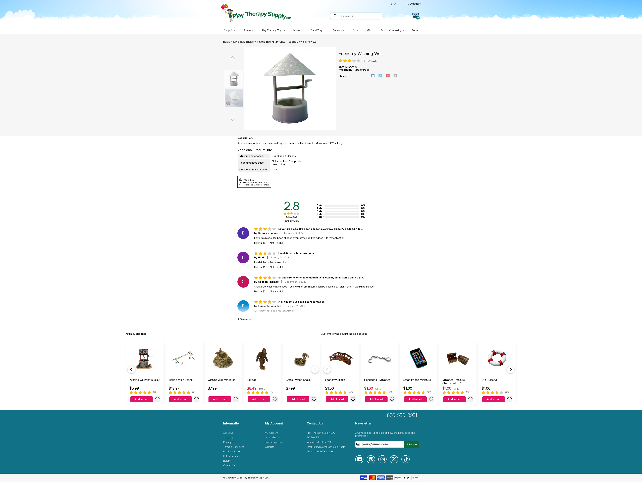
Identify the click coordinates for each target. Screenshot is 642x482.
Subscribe (412, 444)
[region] (290, 88)
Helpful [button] (260, 243)
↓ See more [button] (244, 319)
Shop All (228, 30)
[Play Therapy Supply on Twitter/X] (395, 462)
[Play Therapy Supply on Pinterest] (372, 462)
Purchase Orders (232, 451)
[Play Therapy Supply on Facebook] (361, 462)
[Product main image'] (226, 78)
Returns (227, 460)
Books (296, 30)
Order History (272, 437)
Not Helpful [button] (276, 243)
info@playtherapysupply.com (329, 446)
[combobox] (360, 16)
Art (354, 30)
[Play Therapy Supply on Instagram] (384, 462)
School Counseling (391, 30)
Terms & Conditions (233, 446)
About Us (228, 432)
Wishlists (269, 446)
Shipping (228, 437)
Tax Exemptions (273, 442)
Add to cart (141, 399)
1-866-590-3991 (400, 415)
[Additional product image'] (226, 98)
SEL (368, 30)
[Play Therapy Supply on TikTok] (407, 462)
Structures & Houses (284, 156)
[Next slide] (315, 369)
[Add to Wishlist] (157, 399)
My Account (271, 432)
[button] (372, 75)
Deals (415, 30)
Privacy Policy (231, 442)
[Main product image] (290, 128)
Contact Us (229, 465)
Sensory (337, 30)
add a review (291, 220)
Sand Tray (316, 30)
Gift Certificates (231, 456)
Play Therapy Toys (272, 30)
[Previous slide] (131, 369)
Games (247, 30)
